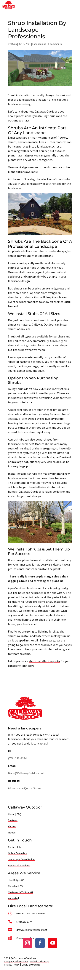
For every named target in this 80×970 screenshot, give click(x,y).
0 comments (55, 44)
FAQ (19, 814)
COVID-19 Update (31, 964)
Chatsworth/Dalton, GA (20, 892)
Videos (12, 832)
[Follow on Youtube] (52, 943)
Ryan (14, 44)
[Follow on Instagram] (27, 943)
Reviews (12, 820)
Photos (12, 826)
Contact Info (15, 847)
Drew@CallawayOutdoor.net (26, 773)
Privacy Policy (12, 964)
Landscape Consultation (21, 859)
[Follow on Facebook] (40, 943)
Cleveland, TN (15, 886)
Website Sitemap (39, 961)
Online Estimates (17, 853)
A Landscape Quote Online (24, 788)
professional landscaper (23, 569)
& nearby (13, 898)
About (11, 814)
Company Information (16, 961)
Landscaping (39, 44)
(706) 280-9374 (17, 758)
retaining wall (17, 151)
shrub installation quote (44, 661)
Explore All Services (19, 865)
